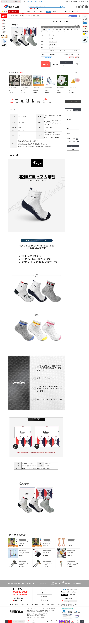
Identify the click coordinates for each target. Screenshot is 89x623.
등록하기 (73, 146)
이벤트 (54, 11)
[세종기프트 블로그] (61, 604)
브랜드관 (41, 11)
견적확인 (73, 149)
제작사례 (52, 604)
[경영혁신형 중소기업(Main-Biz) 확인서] (77, 611)
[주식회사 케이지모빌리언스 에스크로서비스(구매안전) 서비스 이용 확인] (77, 616)
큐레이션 (35, 11)
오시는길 (22, 604)
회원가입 (71, 1)
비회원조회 (75, 1)
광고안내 (42, 604)
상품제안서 (70, 66)
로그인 (67, 1)
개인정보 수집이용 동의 (72, 141)
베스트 (23, 12)
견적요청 (67, 62)
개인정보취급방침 (35, 604)
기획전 (28, 11)
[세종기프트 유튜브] (73, 604)
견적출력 (63, 66)
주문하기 (45, 64)
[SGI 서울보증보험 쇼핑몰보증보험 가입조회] (67, 616)
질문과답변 (82, 1)
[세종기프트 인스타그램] (71, 604)
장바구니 (78, 1)
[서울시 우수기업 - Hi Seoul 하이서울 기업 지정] (64, 611)
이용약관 (28, 604)
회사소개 (87, 1)
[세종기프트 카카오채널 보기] (75, 604)
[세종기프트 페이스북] (66, 604)
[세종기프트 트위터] (69, 604)
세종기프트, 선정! (32, 1)
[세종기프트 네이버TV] (64, 604)
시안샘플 (47, 604)
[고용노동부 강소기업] (70, 611)
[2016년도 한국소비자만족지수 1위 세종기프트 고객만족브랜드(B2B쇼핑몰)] (68, 608)
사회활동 (16, 604)
